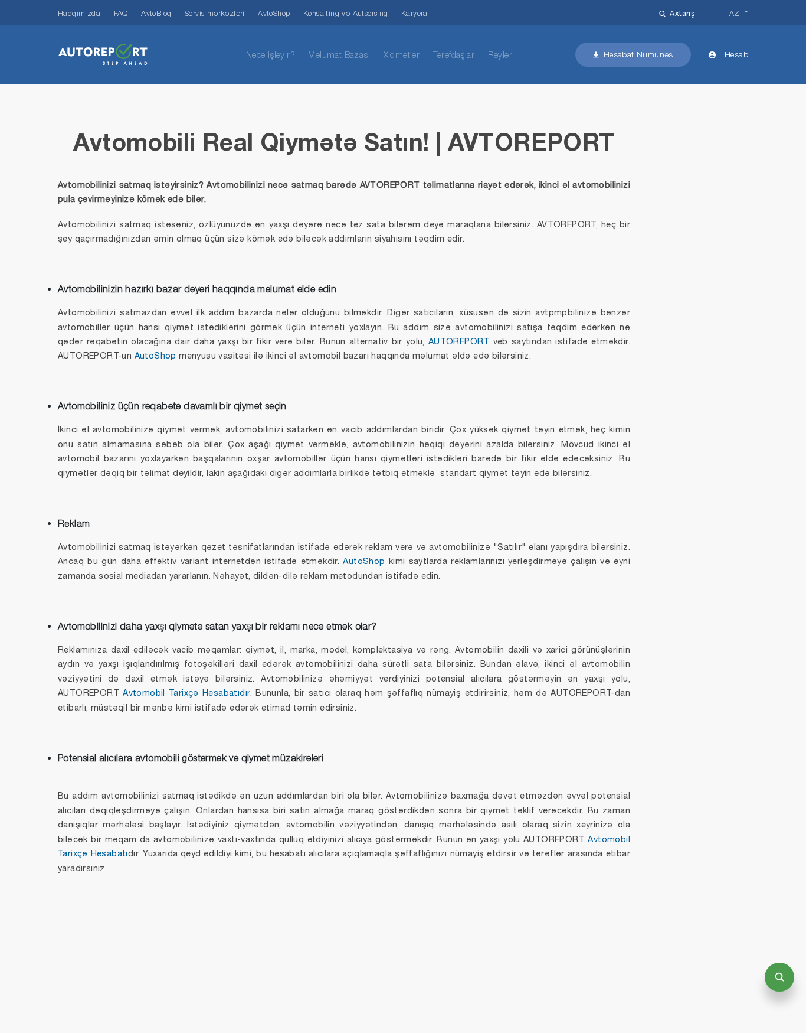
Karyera (414, 13)
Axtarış (682, 13)
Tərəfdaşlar (453, 55)
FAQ (121, 13)
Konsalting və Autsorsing (345, 13)
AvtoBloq (156, 13)
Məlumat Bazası (339, 55)
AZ (734, 13)
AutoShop (155, 355)
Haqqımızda (79, 13)
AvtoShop (274, 13)
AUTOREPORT (459, 341)
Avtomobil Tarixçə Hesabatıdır (186, 692)
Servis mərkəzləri (215, 13)
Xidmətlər (402, 55)
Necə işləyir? (270, 55)
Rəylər (500, 55)
